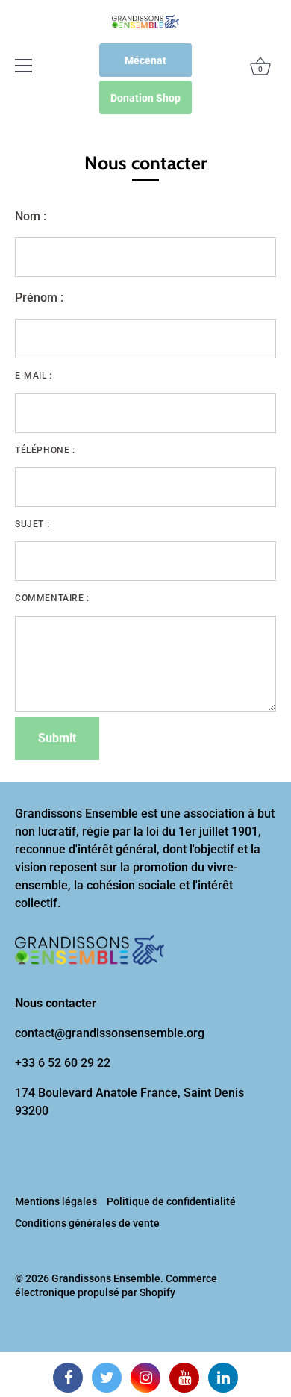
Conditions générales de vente (87, 1223)
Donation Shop (145, 98)
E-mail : (33, 375)
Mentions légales (56, 1201)
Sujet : (32, 524)
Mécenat (145, 60)
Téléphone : (45, 450)
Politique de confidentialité (171, 1201)
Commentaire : (52, 598)
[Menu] (23, 65)
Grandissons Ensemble (105, 1278)
